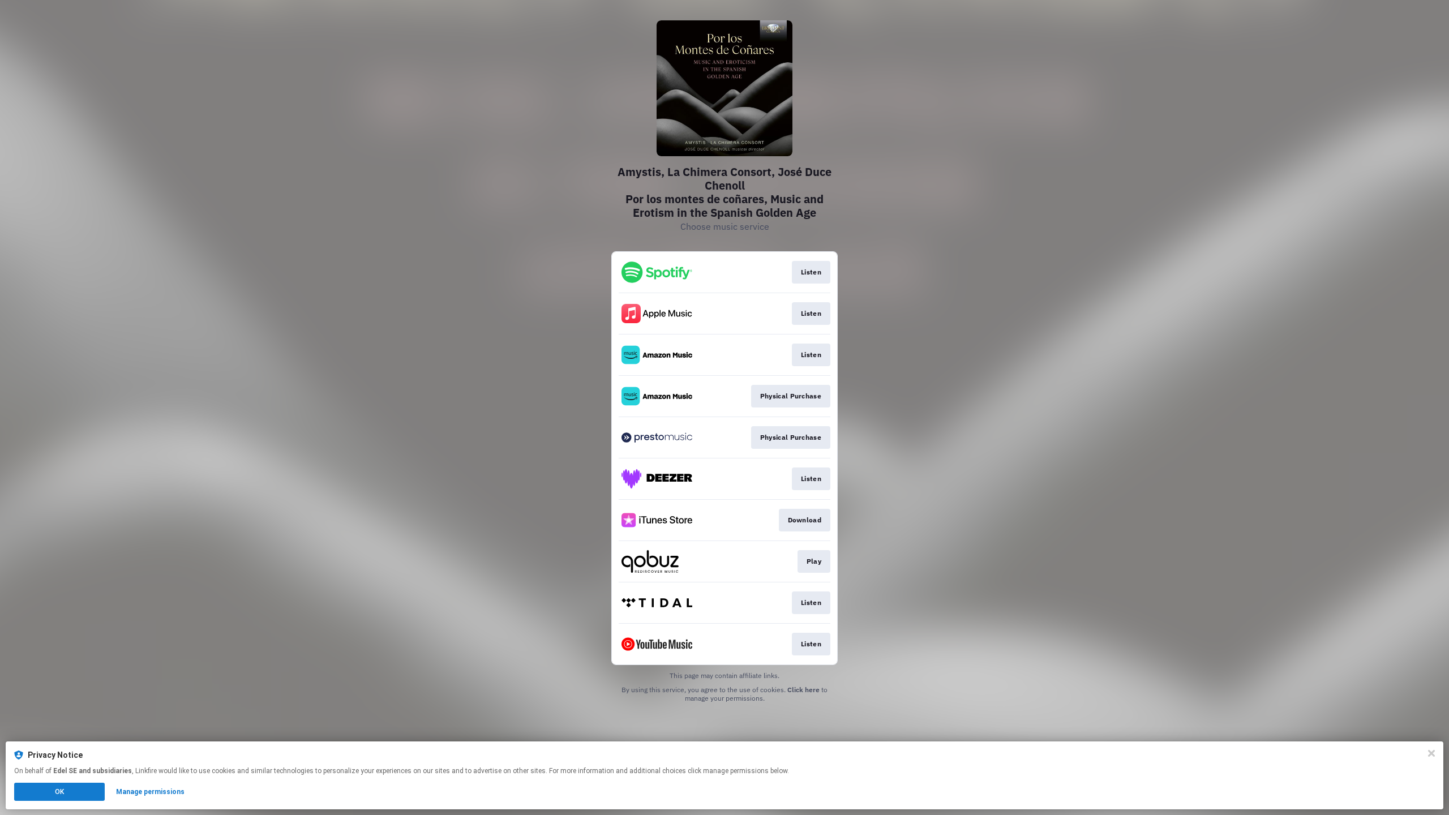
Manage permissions (150, 792)
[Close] (1431, 753)
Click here (803, 689)
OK (59, 792)
